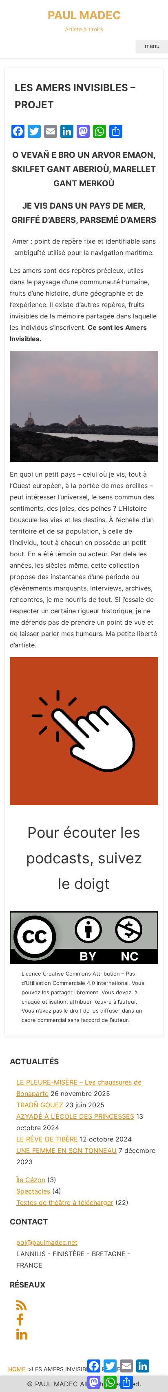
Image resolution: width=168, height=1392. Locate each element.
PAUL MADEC (84, 21)
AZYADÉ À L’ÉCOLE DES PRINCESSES (75, 1116)
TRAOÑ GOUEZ (39, 1105)
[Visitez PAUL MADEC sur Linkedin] (21, 1336)
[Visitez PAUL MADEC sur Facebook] (20, 1322)
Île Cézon (30, 1180)
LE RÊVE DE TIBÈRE (47, 1139)
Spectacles (33, 1191)
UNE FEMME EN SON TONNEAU (66, 1150)
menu (152, 45)
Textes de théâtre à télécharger (64, 1202)
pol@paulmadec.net (46, 1242)
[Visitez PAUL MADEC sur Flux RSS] (21, 1308)
